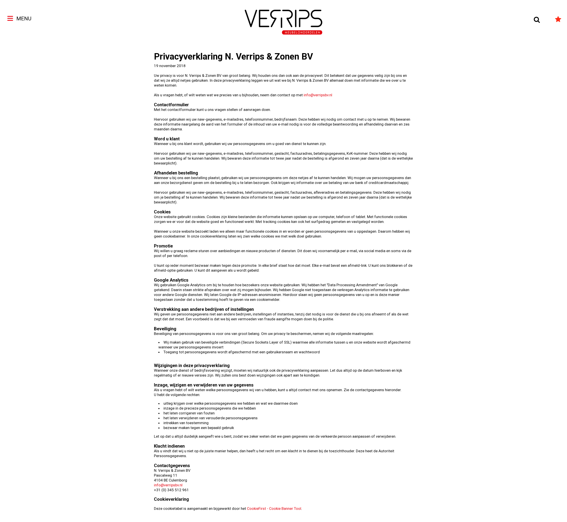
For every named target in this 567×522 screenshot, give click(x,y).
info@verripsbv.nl (318, 95)
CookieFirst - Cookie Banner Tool (274, 508)
